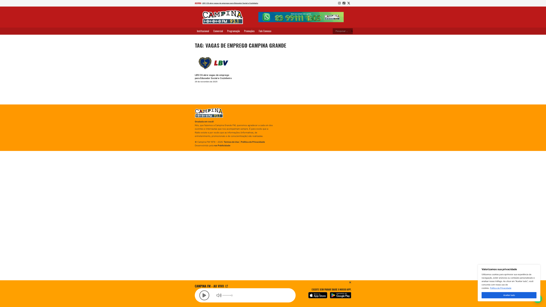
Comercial (218, 31)
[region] (509, 283)
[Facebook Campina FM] (344, 3)
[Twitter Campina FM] (348, 3)
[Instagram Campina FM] (339, 3)
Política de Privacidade (500, 288)
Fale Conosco (265, 31)
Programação (233, 31)
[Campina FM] (222, 17)
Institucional (203, 31)
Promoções (249, 31)
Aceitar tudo (509, 295)
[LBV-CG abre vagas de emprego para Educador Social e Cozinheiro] (213, 63)
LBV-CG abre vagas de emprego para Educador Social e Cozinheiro (230, 3)
